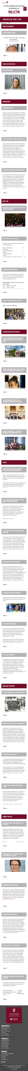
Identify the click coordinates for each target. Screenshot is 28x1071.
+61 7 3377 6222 (4, 1033)
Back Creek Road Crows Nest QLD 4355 (4, 1057)
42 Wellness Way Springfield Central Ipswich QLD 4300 (5, 1044)
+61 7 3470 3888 (4, 1046)
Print (9, 22)
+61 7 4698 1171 (4, 1059)
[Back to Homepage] (4, 2)
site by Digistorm (14, 1069)
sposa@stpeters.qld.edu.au (9, 898)
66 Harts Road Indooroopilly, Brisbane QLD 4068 (5, 1031)
